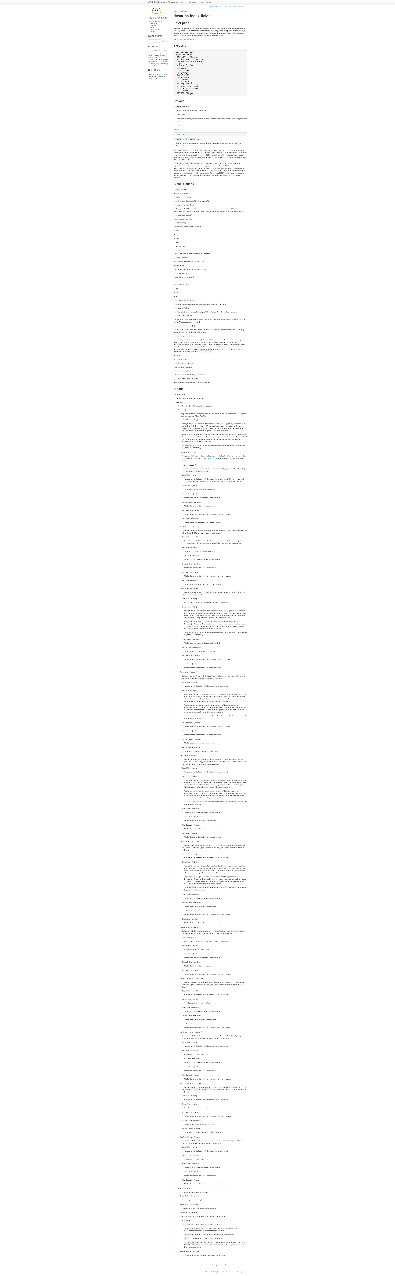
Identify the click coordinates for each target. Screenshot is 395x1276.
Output (152, 31)
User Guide (192, 2)
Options (152, 27)
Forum (201, 2)
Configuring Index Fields (210, 458)
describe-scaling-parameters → (235, 6)
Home (183, 2)
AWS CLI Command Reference (163, 2)
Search (166, 41)
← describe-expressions (215, 6)
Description (153, 23)
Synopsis (153, 25)
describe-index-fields (155, 21)
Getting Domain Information (183, 35)
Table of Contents (157, 17)
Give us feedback (153, 57)
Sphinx (244, 1272)
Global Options (155, 29)
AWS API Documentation (188, 39)
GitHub (208, 2)
